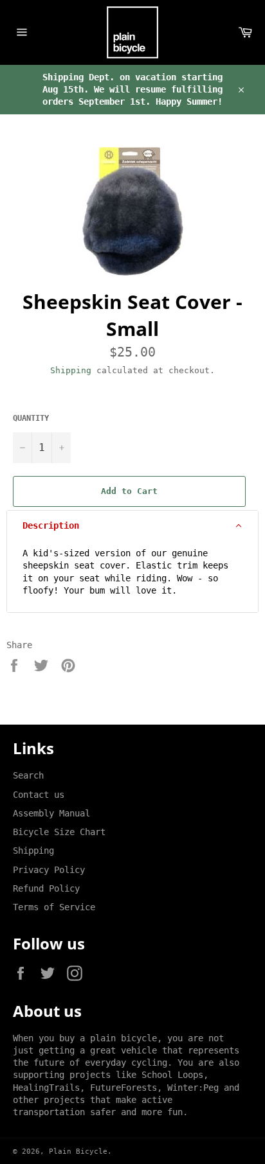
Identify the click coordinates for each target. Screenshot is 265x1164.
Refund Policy (46, 888)
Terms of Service (54, 907)
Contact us (38, 794)
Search (28, 775)
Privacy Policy (49, 870)
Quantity (31, 418)
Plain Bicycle (78, 1151)
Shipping (70, 370)
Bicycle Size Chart (59, 832)
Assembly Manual (51, 813)
